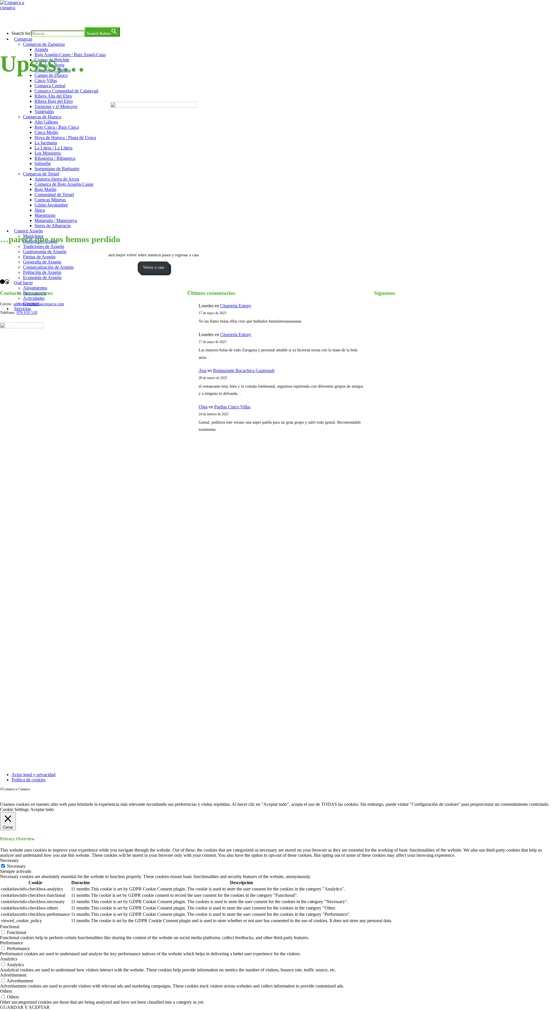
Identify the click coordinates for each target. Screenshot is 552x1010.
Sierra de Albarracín (52, 225)
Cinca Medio (46, 132)
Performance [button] (11, 942)
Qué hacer (23, 282)
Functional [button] (9, 926)
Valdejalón (44, 111)
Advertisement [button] (13, 975)
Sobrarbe (42, 163)
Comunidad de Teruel (54, 194)
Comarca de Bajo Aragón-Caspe (63, 184)
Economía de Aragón (42, 277)
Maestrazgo (44, 215)
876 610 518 (27, 312)
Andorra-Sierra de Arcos (56, 179)
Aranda (41, 49)
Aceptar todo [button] (42, 809)
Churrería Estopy (235, 305)
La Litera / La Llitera (53, 147)
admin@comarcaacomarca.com (39, 304)
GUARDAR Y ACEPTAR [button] (25, 1007)
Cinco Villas (45, 80)
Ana (202, 370)
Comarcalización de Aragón (48, 267)
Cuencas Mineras (50, 199)
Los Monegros (47, 153)
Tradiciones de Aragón (43, 246)
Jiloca (39, 210)
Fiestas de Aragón (39, 256)
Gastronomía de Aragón (44, 251)
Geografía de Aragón (42, 261)
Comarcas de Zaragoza (44, 44)
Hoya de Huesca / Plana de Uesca (65, 137)
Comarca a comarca (31, 18)
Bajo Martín (45, 189)
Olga (203, 406)
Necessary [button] (9, 860)
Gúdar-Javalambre (51, 204)
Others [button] (6, 991)
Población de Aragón (42, 272)
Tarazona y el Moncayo (55, 106)
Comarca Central (49, 85)
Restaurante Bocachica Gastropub (244, 370)
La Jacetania (45, 142)
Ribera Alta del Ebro (53, 96)
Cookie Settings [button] (14, 809)
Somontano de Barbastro (56, 168)
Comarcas (23, 39)
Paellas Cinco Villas (232, 406)
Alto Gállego (46, 122)
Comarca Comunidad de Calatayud (66, 90)
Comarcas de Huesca (42, 116)
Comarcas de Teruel (41, 173)
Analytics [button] (8, 958)
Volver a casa (153, 267)
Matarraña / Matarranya (55, 220)
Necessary (16, 866)
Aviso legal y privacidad (33, 774)
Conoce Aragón (28, 230)
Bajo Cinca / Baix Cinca (56, 127)
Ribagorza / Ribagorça (54, 158)
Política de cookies (28, 779)
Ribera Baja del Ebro (53, 101)
